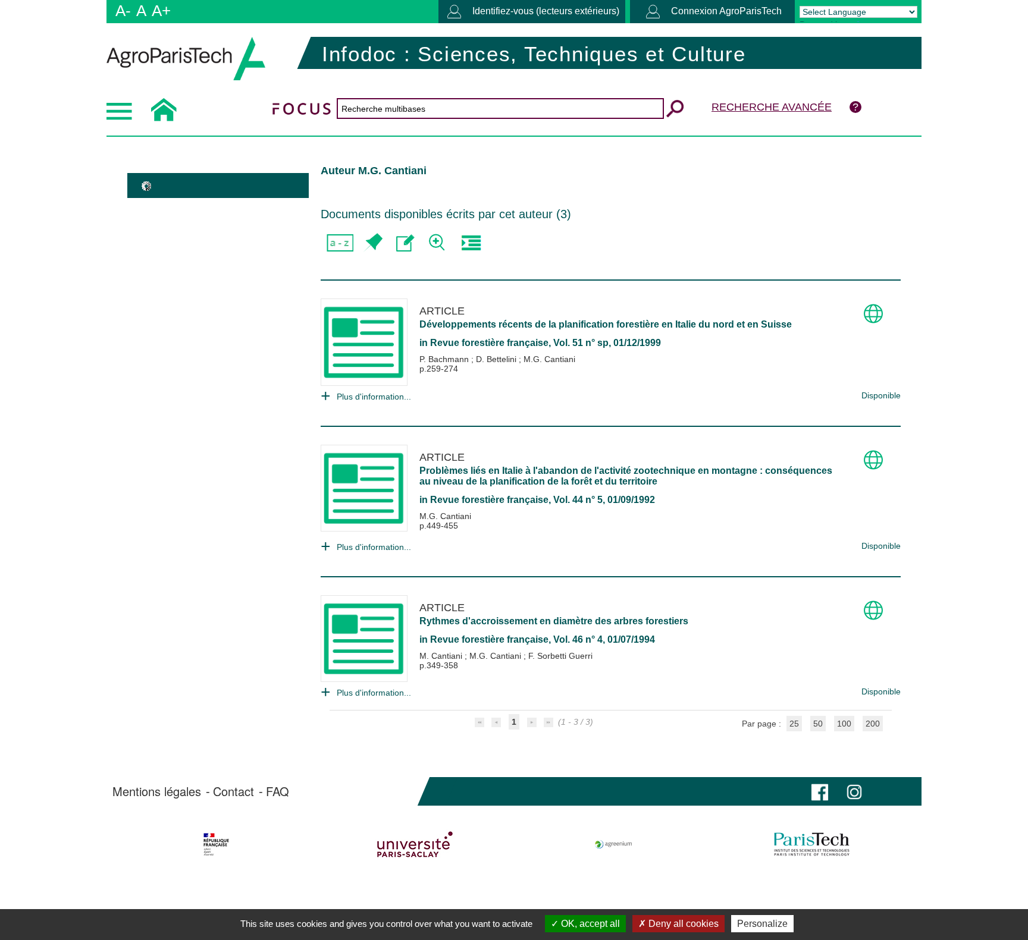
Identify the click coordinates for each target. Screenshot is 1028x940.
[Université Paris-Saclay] (415, 844)
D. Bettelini (497, 359)
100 (844, 723)
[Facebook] (820, 791)
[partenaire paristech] (812, 844)
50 (818, 723)
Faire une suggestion (405, 242)
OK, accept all (589, 924)
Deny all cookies (682, 924)
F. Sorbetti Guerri (560, 656)
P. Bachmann (445, 359)
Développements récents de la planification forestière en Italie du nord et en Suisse (605, 324)
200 (873, 723)
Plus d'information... (374, 396)
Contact (233, 791)
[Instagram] (854, 791)
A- (123, 11)
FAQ (277, 791)
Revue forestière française (489, 343)
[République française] (216, 844)
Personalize (762, 924)
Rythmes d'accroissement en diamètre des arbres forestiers (553, 621)
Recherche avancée (772, 107)
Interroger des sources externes (470, 242)
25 (794, 723)
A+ (161, 11)
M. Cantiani (442, 656)
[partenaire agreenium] (614, 844)
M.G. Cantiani (549, 359)
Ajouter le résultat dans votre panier (372, 242)
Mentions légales (156, 791)
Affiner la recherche (438, 242)
